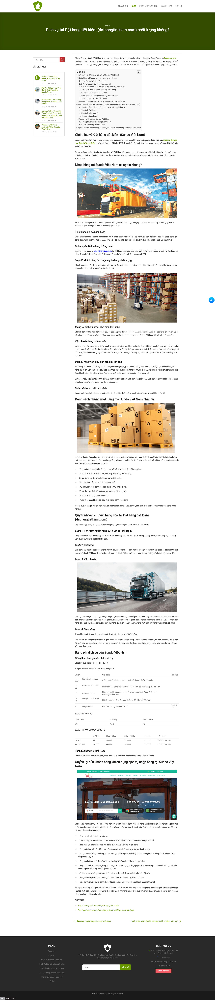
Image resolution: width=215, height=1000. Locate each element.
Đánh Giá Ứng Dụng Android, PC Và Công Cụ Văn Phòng (51, 127)
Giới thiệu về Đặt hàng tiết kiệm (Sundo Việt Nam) (98, 75)
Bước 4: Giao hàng (89, 116)
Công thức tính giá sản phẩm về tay (96, 122)
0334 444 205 (164, 957)
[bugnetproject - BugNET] (45, 6)
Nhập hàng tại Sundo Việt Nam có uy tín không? (98, 78)
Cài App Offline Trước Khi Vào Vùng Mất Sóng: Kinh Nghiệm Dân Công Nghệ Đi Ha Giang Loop (52, 114)
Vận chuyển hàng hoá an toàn (94, 93)
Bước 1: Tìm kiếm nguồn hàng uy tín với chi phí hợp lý (103, 107)
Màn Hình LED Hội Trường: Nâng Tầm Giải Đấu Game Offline (52, 102)
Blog (107, 26)
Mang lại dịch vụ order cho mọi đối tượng (99, 90)
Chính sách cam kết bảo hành (94, 98)
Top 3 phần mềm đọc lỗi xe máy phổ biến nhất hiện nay (154, 921)
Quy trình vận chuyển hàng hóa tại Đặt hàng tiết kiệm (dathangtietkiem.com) (109, 104)
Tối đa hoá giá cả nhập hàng (94, 81)
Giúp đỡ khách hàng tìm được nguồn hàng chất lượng (103, 87)
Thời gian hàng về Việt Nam (93, 125)
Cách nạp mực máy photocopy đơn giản (93, 921)
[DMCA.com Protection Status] (7, 998)
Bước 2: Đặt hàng (89, 110)
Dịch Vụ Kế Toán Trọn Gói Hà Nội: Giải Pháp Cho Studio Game (51, 90)
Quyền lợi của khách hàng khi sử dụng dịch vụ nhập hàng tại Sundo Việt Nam (109, 128)
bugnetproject (164, 966)
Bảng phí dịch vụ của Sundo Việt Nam (93, 119)
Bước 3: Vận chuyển (90, 113)
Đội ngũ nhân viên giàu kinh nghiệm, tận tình (100, 96)
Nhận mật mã (163, 971)
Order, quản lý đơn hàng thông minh (96, 84)
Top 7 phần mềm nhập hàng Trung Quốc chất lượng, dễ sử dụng (106, 910)
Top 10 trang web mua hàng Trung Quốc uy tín (98, 905)
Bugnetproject (170, 58)
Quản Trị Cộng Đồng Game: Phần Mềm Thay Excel (51, 78)
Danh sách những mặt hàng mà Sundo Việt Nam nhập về (101, 101)
